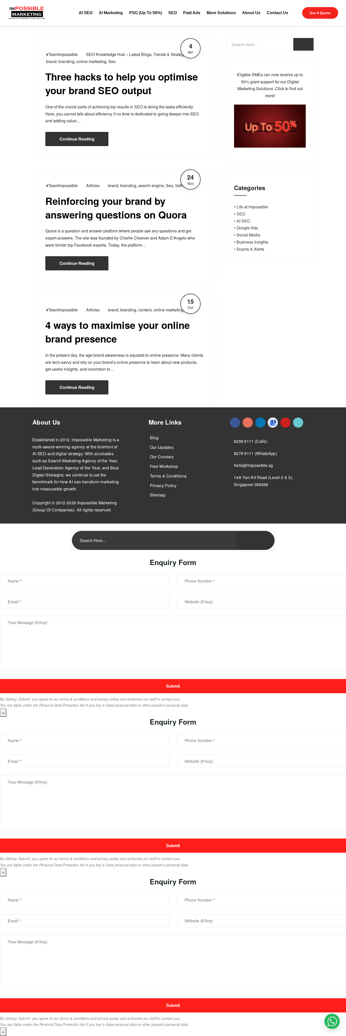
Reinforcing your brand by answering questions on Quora (116, 208)
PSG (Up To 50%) (145, 13)
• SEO (239, 214)
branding (66, 61)
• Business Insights (251, 242)
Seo (112, 61)
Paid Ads (191, 13)
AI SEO (85, 13)
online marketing (91, 61)
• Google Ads (246, 228)
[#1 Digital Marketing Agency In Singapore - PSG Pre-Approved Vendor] (235, 422)
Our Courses (162, 457)
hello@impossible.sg (253, 465)
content (144, 310)
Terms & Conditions (168, 476)
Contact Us (277, 13)
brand (51, 61)
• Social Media (247, 235)
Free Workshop (164, 466)
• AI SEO (242, 221)
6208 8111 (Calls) (250, 441)
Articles (93, 185)
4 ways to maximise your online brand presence (117, 332)
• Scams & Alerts (249, 249)
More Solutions (221, 13)
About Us (251, 13)
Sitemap (157, 495)
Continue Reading (77, 139)
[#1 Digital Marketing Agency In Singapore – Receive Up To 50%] (332, 1021)
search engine (151, 185)
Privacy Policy (163, 485)
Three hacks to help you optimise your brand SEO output (121, 83)
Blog (154, 438)
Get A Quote (320, 13)
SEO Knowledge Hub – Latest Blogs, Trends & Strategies (137, 54)
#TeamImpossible (62, 54)
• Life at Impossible (251, 207)
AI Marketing (111, 13)
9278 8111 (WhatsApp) (255, 453)
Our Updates (162, 447)
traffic (180, 185)
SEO (172, 13)
